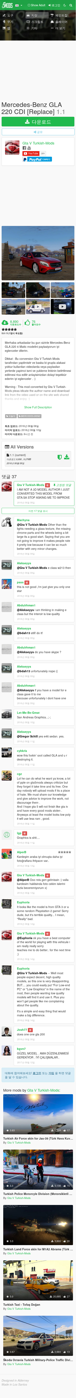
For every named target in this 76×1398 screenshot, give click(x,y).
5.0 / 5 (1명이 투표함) (12, 333)
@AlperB (23, 880)
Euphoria (23, 902)
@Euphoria (24, 938)
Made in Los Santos (14, 1384)
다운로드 (40, 121)
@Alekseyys (25, 610)
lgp (19, 833)
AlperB (21, 852)
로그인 (37, 1073)
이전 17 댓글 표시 (38, 510)
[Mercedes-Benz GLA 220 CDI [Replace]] (38, 253)
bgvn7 (21, 1049)
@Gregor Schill (27, 736)
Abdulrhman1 (26, 605)
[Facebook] (24, 147)
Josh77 (22, 1030)
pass (20, 582)
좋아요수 (36, 324)
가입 (51, 1073)
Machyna (23, 520)
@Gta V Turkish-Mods (32, 525)
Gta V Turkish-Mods (38, 143)
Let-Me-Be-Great (28, 713)
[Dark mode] (65, 5)
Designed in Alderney (15, 1380)
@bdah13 (23, 633)
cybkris (22, 751)
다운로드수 (15, 324)
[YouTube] (29, 147)
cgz (19, 774)
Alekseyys (24, 563)
